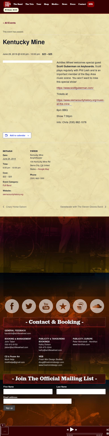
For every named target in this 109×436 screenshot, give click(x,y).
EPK (91, 4)
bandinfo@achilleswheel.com (18, 333)
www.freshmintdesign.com (50, 364)
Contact (82, 4)
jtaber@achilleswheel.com (16, 347)
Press (73, 4)
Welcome (10, 4)
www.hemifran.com (81, 344)
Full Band (7, 185)
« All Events (9, 22)
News (64, 4)
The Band (18, 4)
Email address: (10, 397)
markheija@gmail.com (15, 362)
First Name (8, 386)
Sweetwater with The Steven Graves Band (81, 206)
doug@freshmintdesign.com (51, 362)
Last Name (61, 386)
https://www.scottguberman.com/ (75, 88)
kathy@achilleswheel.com (50, 350)
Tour (38, 4)
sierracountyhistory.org (13, 194)
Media (55, 4)
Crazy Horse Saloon (16, 206)
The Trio (29, 4)
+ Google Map (42, 169)
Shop (46, 4)
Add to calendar (17, 135)
